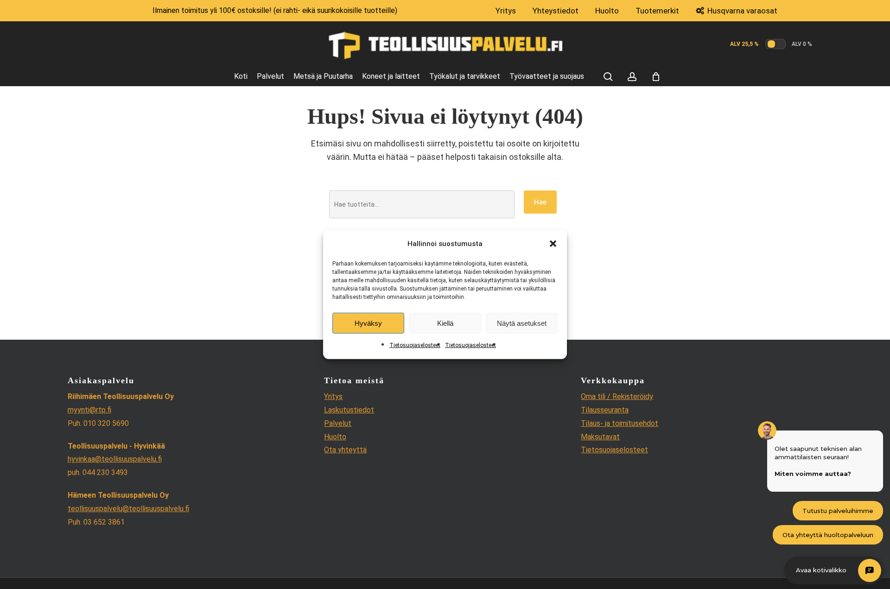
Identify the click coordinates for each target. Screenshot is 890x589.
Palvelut (337, 423)
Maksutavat (600, 436)
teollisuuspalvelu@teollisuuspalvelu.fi (128, 508)
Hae (540, 201)
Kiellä (445, 323)
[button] (553, 243)
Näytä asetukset (522, 323)
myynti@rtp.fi (89, 409)
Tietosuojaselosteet (414, 345)
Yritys (333, 396)
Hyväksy (368, 323)
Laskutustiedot (349, 409)
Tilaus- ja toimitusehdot (619, 423)
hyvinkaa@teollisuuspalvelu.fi (115, 459)
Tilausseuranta (605, 409)
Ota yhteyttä (345, 449)
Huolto (335, 436)
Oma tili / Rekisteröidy (617, 396)
